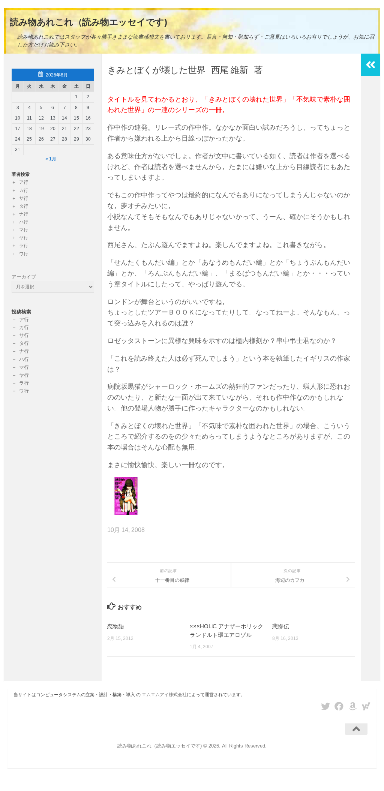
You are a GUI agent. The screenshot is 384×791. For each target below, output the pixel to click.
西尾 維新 (229, 70)
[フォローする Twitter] (325, 706)
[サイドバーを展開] (370, 65)
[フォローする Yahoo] (366, 706)
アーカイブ (24, 277)
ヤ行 (23, 237)
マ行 (23, 229)
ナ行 (23, 214)
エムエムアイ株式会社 (164, 694)
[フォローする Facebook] (339, 706)
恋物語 (115, 626)
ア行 (23, 182)
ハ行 (23, 222)
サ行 (23, 198)
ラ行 (23, 245)
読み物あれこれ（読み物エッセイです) (88, 22)
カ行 (23, 190)
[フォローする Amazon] (352, 706)
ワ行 (23, 253)
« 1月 (50, 159)
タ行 (23, 206)
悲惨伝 (280, 626)
